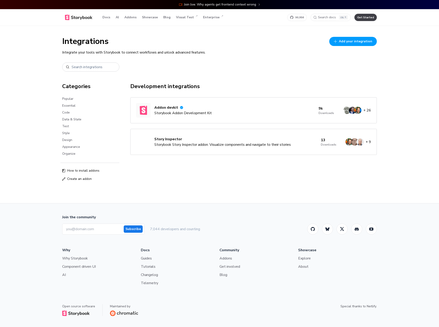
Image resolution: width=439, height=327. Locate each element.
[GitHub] (312, 229)
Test (65, 126)
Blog (167, 17)
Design (67, 140)
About (303, 266)
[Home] (78, 17)
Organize (68, 153)
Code (66, 112)
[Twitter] (342, 229)
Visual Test (185, 17)
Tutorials (148, 266)
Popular (67, 99)
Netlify (371, 306)
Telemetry (149, 283)
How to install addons (83, 170)
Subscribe (133, 229)
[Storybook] (356, 229)
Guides (146, 258)
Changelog (149, 274)
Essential (68, 105)
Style (66, 133)
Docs (106, 17)
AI (117, 17)
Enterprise (211, 17)
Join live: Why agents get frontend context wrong (220, 4)
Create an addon (79, 179)
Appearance (71, 147)
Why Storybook (75, 258)
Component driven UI (79, 266)
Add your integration (355, 41)
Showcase (150, 17)
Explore (304, 258)
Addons (130, 17)
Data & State (71, 119)
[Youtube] (371, 229)
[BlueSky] (327, 229)
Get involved (230, 266)
